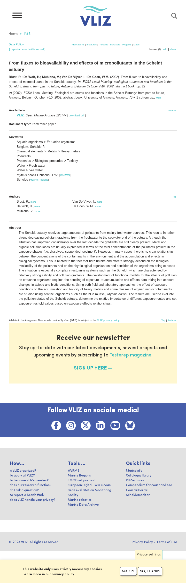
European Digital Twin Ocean (89, 485)
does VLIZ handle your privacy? (32, 500)
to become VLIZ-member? (29, 480)
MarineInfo (134, 470)
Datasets (115, 44)
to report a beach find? (27, 495)
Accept (128, 571)
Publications (77, 44)
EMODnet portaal (81, 480)
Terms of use (166, 542)
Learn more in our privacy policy (48, 574)
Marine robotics (80, 500)
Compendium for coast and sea (149, 485)
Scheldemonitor (138, 495)
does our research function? (30, 485)
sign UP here (90, 368)
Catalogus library (138, 475)
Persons (103, 44)
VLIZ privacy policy (108, 320)
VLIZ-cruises (135, 480)
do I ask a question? (24, 490)
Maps (136, 44)
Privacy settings (149, 554)
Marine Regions (39, 179)
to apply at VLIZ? (22, 475)
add (165, 49)
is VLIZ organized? (23, 470)
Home (13, 34)
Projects (126, 44)
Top (174, 196)
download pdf (76, 115)
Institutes (91, 44)
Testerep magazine (130, 355)
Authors (172, 110)
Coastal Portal (136, 490)
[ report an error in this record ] (27, 49)
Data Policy (16, 44)
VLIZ (20, 115)
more (159, 97)
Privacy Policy (142, 542)
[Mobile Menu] (17, 16)
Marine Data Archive (83, 504)
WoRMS (65, 175)
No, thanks (150, 571)
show (173, 49)
